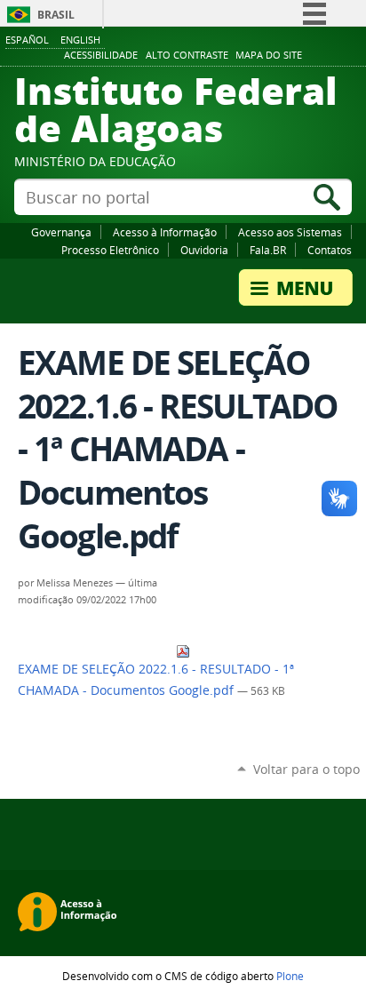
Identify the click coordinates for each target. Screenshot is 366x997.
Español (27, 39)
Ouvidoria (204, 250)
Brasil (56, 14)
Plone (290, 976)
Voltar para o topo (306, 769)
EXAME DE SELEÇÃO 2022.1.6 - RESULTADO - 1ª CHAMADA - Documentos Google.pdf (156, 680)
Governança (61, 232)
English (80, 39)
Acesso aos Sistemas (290, 232)
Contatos (329, 250)
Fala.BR (268, 250)
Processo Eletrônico (110, 250)
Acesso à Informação (165, 232)
